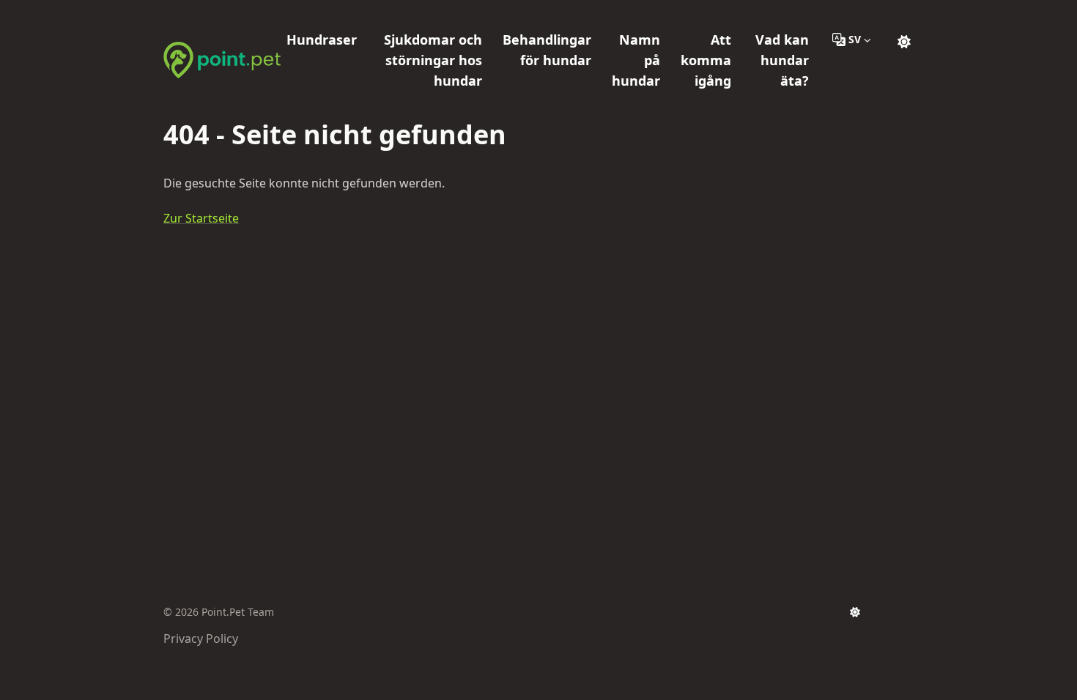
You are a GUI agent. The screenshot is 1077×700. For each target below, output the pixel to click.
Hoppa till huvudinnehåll (251, 13)
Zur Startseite (201, 218)
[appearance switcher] (904, 39)
